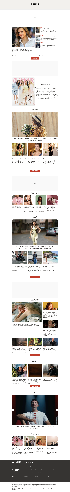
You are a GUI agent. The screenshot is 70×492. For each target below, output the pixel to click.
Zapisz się (35, 58)
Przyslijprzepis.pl (37, 479)
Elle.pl (13, 476)
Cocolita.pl (14, 479)
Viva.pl (48, 476)
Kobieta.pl (36, 478)
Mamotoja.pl (26, 476)
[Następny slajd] (57, 149)
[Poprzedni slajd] (12, 149)
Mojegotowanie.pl (26, 478)
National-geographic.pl (27, 479)
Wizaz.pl (48, 478)
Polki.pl (36, 476)
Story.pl (48, 479)
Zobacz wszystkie (35, 170)
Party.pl (13, 478)
